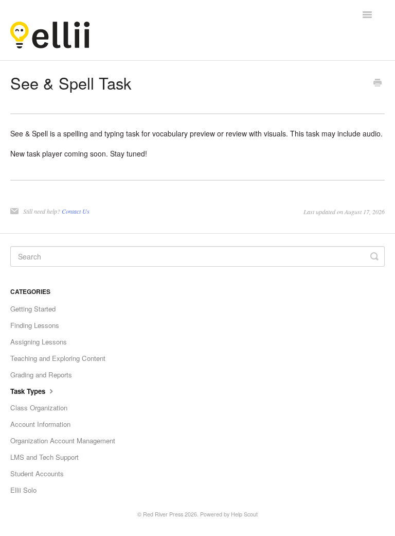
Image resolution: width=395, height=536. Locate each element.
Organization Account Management (62, 440)
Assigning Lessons (38, 342)
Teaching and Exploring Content (57, 358)
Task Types (28, 391)
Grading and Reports (41, 374)
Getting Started (33, 309)
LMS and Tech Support (44, 457)
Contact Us (75, 211)
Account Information (40, 424)
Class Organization (38, 407)
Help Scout (244, 514)
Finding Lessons (34, 325)
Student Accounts (37, 473)
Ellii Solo (23, 490)
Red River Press (163, 514)
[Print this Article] (377, 83)
